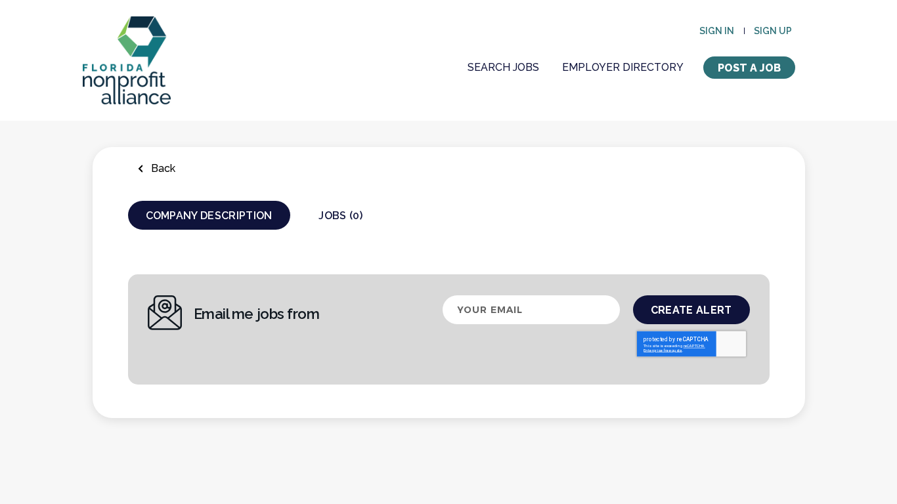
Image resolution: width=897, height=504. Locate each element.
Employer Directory (623, 67)
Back (161, 168)
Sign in (716, 31)
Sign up (773, 31)
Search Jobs (503, 67)
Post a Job (749, 68)
